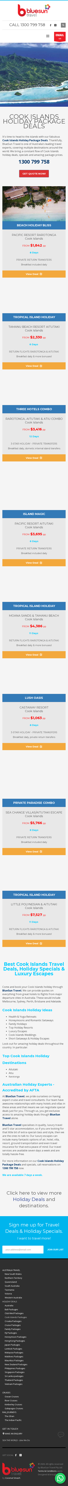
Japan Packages (12, 1344)
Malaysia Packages (14, 1352)
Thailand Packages (14, 1380)
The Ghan (9, 1416)
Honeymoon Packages (15, 1336)
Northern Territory (13, 1277)
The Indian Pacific (13, 1420)
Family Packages (13, 1329)
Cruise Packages (13, 1325)
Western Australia (13, 1297)
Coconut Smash (12, 1477)
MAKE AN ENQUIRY (13, 1433)
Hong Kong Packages (15, 1340)
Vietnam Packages (13, 1384)
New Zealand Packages (16, 1364)
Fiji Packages (11, 1332)
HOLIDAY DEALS (9, 1301)
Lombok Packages (13, 1348)
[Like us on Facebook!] (15, 1455)
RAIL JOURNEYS (9, 1412)
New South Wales (13, 1274)
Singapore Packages (15, 1372)
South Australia (12, 1285)
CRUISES (6, 1392)
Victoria (8, 1293)
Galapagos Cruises (14, 1408)
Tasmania (9, 1289)
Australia (9, 1305)
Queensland (11, 1281)
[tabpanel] (34, 75)
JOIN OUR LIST (55, 1249)
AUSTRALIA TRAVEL (11, 1270)
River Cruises (11, 1400)
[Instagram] (55, 25)
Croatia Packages (13, 1321)
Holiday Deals (29, 1199)
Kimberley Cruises (13, 1404)
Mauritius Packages (14, 1360)
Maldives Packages (14, 1356)
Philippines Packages (15, 1368)
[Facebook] (50, 25)
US (60, 36)
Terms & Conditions (47, 1471)
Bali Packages (11, 1309)
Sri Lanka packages (14, 1376)
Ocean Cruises (12, 1396)
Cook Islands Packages (16, 1317)
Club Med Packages (14, 1313)
